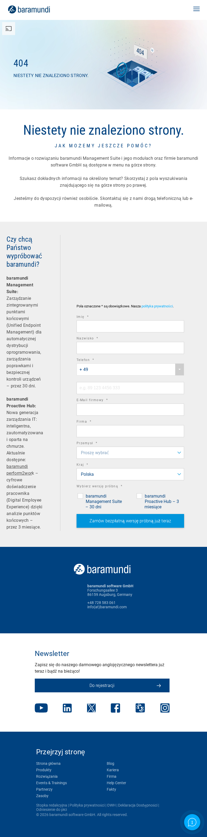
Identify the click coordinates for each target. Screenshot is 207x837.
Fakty (111, 789)
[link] (36, 9)
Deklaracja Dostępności (137, 805)
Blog (110, 763)
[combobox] (130, 369)
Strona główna (48, 763)
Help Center (116, 783)
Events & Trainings (51, 783)
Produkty (43, 770)
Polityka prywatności (87, 805)
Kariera (113, 770)
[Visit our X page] (91, 708)
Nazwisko (95, 339)
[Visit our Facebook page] (115, 708)
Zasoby (42, 796)
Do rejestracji (102, 685)
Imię (90, 317)
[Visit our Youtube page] (41, 708)
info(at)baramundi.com (107, 607)
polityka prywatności (157, 306)
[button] (196, 9)
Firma (91, 422)
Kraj (90, 465)
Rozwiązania (47, 776)
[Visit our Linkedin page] (67, 709)
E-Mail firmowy (100, 401)
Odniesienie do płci (51, 809)
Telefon (93, 360)
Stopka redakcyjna (51, 805)
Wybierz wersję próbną (107, 487)
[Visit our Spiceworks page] (140, 708)
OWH (111, 805)
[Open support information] (192, 822)
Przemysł (94, 444)
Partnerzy (44, 789)
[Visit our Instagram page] (165, 708)
